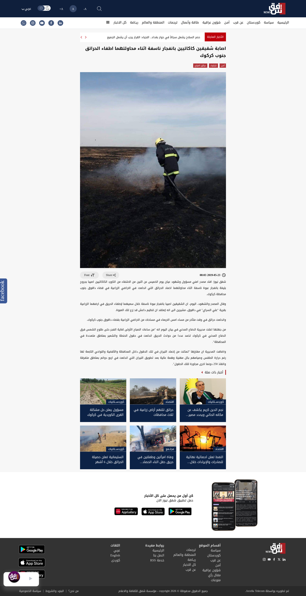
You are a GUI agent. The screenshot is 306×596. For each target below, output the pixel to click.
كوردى (115, 560)
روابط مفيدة (154, 545)
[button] (81, 37)
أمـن (227, 22)
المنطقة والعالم (153, 22)
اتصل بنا (158, 555)
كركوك (213, 66)
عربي (117, 550)
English (115, 555)
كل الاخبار (120, 22)
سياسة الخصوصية (30, 591)
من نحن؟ (73, 591)
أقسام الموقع (210, 545)
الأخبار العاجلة (215, 37)
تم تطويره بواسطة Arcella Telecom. (267, 591)
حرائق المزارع (200, 66)
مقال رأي (214, 575)
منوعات (216, 580)
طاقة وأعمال (190, 22)
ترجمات (172, 22)
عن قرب (238, 22)
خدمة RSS (157, 560)
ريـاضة (134, 22)
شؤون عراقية (211, 22)
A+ (61, 9)
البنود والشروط (55, 591)
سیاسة (269, 22)
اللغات (115, 545)
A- (85, 9)
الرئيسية (283, 22)
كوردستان (253, 22)
